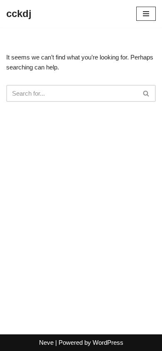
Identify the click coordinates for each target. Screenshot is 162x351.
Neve (46, 342)
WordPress (108, 342)
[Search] (146, 93)
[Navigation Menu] (146, 14)
